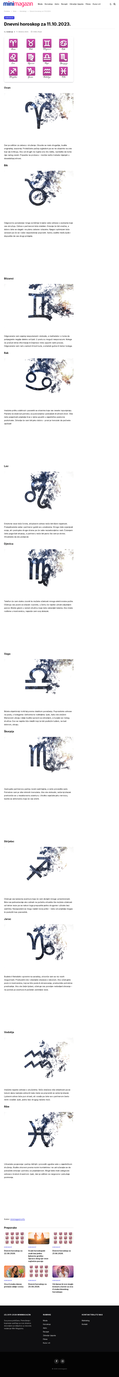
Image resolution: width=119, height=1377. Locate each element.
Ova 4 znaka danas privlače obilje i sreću (13, 1285)
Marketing (85, 1321)
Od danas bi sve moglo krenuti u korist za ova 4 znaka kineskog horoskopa (62, 1288)
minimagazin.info (17, 1219)
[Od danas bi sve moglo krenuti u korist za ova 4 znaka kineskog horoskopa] (63, 1271)
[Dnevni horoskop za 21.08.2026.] (63, 1238)
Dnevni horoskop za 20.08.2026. (37, 1285)
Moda (40, 4)
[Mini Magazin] (18, 4)
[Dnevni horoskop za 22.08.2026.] (14, 1238)
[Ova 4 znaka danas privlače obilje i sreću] (14, 1271)
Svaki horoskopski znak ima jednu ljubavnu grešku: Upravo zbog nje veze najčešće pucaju (38, 1256)
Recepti (64, 4)
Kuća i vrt (96, 4)
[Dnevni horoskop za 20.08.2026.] (38, 1271)
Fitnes (88, 4)
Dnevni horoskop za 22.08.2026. (13, 1252)
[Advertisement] (39, 257)
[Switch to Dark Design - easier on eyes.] (110, 4)
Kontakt (85, 1324)
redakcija (9, 32)
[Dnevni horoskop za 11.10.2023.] (39, 59)
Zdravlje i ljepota (76, 4)
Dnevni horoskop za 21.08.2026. (61, 1252)
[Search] (114, 4)
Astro (57, 4)
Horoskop (49, 4)
